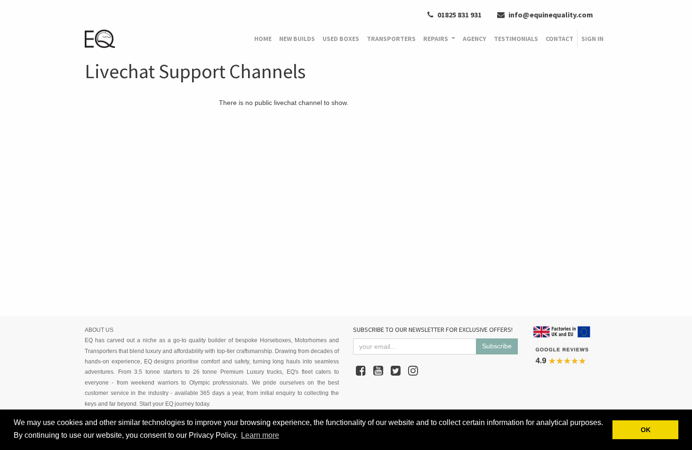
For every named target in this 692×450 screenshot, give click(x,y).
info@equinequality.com (550, 14)
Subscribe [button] (497, 346)
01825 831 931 (459, 14)
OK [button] (646, 430)
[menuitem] (262, 39)
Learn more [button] (260, 435)
